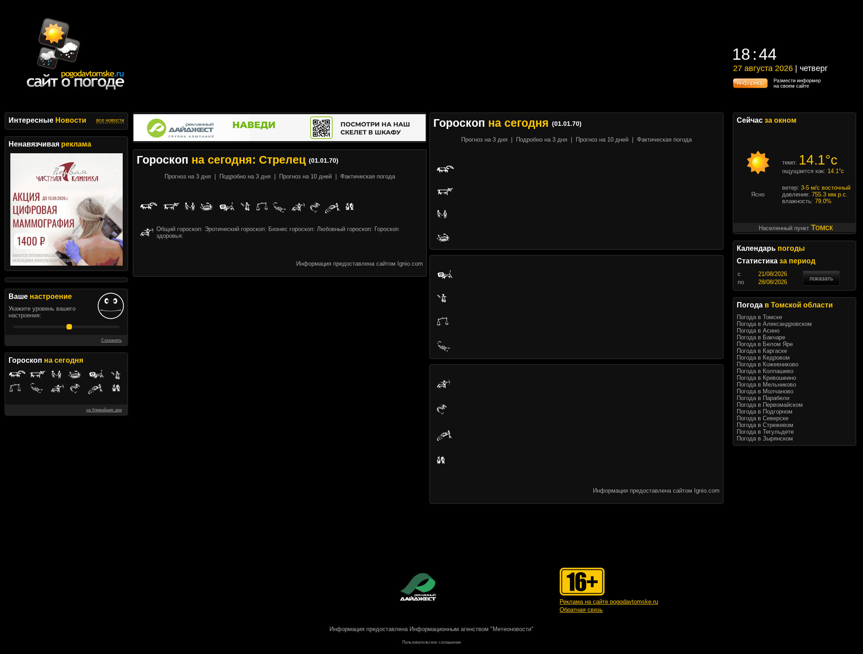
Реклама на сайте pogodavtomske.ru (609, 601)
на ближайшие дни (104, 410)
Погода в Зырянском (765, 438)
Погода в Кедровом (763, 357)
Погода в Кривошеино (766, 377)
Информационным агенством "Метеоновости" (471, 629)
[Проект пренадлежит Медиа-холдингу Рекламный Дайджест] (418, 587)
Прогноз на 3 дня (188, 176)
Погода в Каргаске (762, 350)
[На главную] (76, 89)
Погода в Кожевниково (767, 364)
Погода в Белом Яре (765, 344)
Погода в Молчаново (765, 391)
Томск (822, 227)
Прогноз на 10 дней (305, 176)
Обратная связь (581, 609)
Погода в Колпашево (765, 371)
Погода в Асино (758, 330)
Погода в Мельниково (766, 384)
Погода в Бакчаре (761, 337)
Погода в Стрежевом (765, 425)
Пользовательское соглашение (431, 642)
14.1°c (818, 159)
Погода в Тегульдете (765, 431)
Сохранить (111, 340)
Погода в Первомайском (770, 404)
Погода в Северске (762, 418)
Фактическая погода (367, 176)
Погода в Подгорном (764, 411)
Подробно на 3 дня (245, 176)
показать (821, 278)
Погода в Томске (759, 317)
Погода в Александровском (774, 323)
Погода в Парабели (763, 398)
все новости (110, 120)
